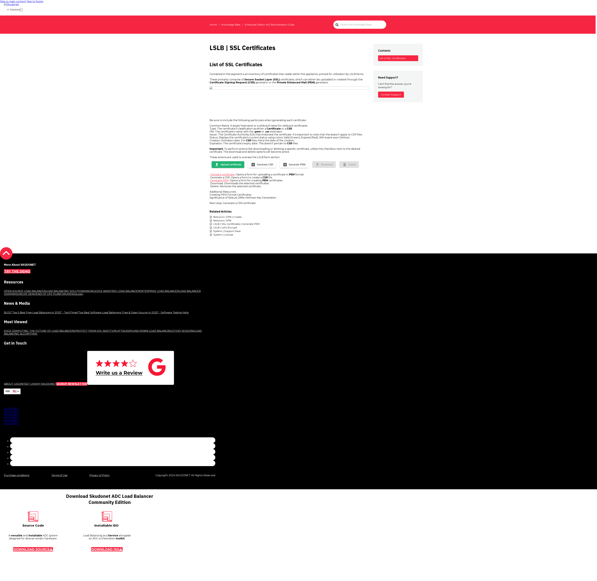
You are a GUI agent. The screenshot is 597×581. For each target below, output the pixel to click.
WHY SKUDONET (45, 383)
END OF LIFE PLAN (48, 294)
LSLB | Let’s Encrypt (225, 227)
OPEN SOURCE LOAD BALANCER (25, 291)
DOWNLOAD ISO (105, 549)
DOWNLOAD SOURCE (31, 549)
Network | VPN (222, 220)
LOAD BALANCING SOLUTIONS (65, 291)
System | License (223, 234)
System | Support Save (227, 231)
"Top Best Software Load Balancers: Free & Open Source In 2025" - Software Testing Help (133, 312)
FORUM (65, 294)
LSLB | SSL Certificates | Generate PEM (236, 223)
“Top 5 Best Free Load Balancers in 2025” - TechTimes (44, 312)
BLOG (7, 312)
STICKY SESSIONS (183, 330)
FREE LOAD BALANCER (124, 291)
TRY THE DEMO (17, 271)
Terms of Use (59, 475)
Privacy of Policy (99, 475)
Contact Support (391, 94)
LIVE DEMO (29, 294)
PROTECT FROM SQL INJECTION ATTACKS (102, 330)
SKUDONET (11, 408)
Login (79, 294)
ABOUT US (11, 383)
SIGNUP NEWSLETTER (71, 383)
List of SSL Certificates (392, 58)
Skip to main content (13, 1)
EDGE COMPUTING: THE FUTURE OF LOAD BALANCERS (39, 330)
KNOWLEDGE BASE (97, 291)
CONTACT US (26, 383)
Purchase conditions (16, 475)
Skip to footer (35, 1)
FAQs (73, 294)
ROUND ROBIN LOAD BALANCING (150, 330)
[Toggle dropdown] (21, 9)
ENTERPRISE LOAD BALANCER (159, 291)
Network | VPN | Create (227, 216)
